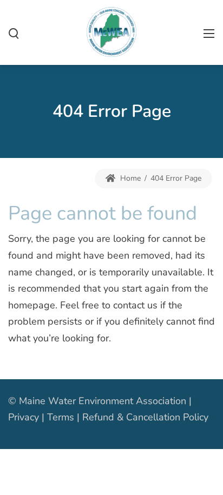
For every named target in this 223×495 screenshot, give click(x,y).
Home (129, 178)
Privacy (23, 417)
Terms (60, 417)
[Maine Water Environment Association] (111, 31)
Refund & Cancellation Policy (145, 417)
